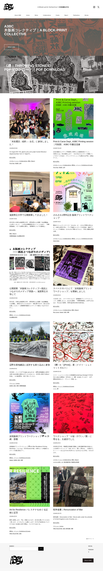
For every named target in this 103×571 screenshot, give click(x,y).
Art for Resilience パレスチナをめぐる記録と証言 (28, 511)
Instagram (91, 549)
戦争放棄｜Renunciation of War (68, 509)
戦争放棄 (68, 528)
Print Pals (11, 163)
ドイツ (55, 388)
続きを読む (12, 157)
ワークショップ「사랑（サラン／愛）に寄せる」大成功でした (72, 437)
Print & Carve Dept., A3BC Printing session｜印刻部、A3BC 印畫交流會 (73, 143)
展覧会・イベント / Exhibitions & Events (82, 165)
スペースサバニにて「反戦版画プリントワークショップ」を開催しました (72, 290)
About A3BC (88, 560)
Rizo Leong (56, 312)
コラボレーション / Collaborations (18, 161)
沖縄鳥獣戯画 (12, 236)
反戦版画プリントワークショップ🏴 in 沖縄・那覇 (29, 437)
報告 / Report (31, 161)
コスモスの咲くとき (58, 462)
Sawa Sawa (56, 241)
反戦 (65, 312)
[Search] (41, 549)
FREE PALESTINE (13, 533)
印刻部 (16, 163)
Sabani (61, 312)
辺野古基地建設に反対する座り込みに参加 (29, 365)
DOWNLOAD (11, 82)
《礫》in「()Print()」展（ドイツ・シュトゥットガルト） (72, 366)
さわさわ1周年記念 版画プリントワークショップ (73, 216)
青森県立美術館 (75, 462)
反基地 (11, 385)
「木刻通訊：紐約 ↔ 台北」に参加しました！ (29, 143)
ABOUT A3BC (11, 47)
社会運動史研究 (21, 236)
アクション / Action (14, 383)
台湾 (20, 163)
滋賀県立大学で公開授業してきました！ (28, 215)
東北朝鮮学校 (67, 462)
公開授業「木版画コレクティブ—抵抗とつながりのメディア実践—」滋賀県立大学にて (28, 291)
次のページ (90, 538)
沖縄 (68, 312)
